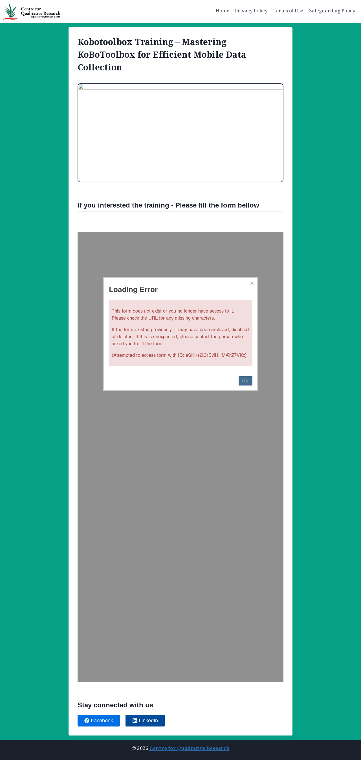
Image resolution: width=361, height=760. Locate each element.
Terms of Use (288, 11)
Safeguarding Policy (332, 11)
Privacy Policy (251, 11)
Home (222, 11)
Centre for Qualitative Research (189, 748)
